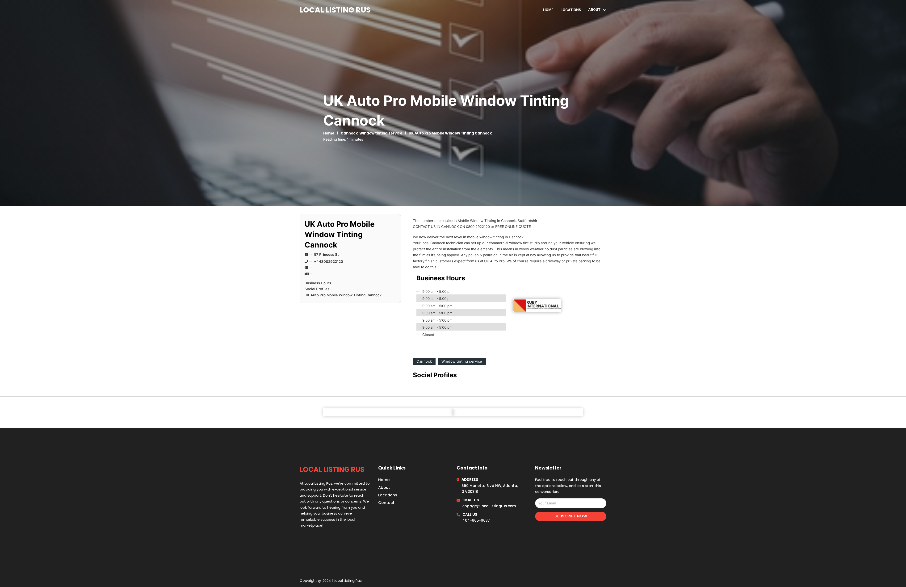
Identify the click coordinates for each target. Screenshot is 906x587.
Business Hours (318, 283)
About (384, 487)
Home (548, 10)
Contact (386, 502)
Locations (571, 10)
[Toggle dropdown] (604, 10)
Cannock (349, 133)
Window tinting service (380, 133)
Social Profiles (317, 289)
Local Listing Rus (335, 9)
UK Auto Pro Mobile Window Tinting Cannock (343, 295)
